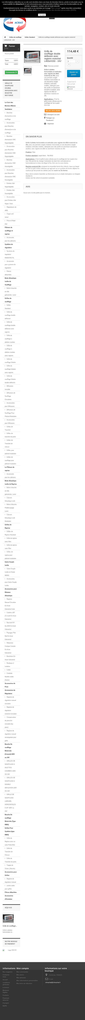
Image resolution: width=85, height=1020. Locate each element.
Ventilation (8, 109)
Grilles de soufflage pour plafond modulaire (10, 460)
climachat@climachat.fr (52, 982)
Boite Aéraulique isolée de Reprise (11, 482)
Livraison (6, 987)
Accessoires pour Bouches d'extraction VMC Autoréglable (10, 175)
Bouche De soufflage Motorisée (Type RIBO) (10, 819)
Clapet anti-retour (9, 215)
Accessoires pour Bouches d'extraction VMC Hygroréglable (10, 151)
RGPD (5, 1006)
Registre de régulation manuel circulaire (10, 700)
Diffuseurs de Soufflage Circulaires (10, 396)
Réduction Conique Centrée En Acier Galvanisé (10, 648)
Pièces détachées (8, 272)
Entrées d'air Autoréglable (10, 191)
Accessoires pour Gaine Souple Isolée (11, 582)
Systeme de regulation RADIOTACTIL (9, 254)
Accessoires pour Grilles (11, 873)
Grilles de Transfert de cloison (9, 443)
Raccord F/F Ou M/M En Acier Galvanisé (10, 626)
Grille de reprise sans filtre (11, 546)
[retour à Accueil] (5, 37)
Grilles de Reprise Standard (10, 533)
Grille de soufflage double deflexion (10, 315)
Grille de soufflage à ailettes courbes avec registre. (10, 350)
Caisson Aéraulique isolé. (10, 499)
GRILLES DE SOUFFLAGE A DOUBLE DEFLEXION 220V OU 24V (11, 784)
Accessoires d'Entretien (9, 897)
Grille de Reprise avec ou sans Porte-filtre (10, 841)
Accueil (5, 980)
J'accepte (42, 15)
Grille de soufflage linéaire (10, 360)
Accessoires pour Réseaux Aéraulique (11, 592)
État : (46, 66)
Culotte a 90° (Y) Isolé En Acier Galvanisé (10, 616)
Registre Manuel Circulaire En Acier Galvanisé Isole (10, 604)
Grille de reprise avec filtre (11, 539)
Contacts (6, 995)
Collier (8, 670)
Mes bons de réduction (24, 983)
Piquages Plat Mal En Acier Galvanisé (10, 636)
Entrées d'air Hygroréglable (10, 185)
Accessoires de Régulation (10, 691)
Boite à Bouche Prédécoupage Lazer (10, 508)
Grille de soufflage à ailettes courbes (10, 339)
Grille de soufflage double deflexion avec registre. (10, 327)
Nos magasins (7, 972)
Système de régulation (9, 245)
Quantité (70, 58)
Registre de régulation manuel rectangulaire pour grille (10, 736)
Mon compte (56, 8)
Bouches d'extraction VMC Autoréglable (10, 163)
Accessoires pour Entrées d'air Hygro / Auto (10, 200)
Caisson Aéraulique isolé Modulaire (10, 518)
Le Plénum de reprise (9, 468)
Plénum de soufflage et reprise (9, 231)
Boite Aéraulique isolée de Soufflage (10, 281)
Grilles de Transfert (9, 428)
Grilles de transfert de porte (10, 435)
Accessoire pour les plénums (10, 239)
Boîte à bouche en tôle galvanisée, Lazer (10, 291)
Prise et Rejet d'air (10, 222)
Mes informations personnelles (27, 980)
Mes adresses (21, 978)
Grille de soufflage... (10, 926)
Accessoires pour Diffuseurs (10, 404)
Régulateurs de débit (10, 208)
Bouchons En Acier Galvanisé (10, 657)
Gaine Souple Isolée (9, 563)
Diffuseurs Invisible (9, 387)
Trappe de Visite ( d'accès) (10, 866)
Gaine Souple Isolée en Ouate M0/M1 (10, 572)
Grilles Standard (8, 306)
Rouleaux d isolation (9, 664)
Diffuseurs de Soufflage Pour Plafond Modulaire (10, 413)
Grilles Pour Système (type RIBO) (9, 831)
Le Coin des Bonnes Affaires (10, 104)
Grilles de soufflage (8, 299)
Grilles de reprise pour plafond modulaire (10, 555)
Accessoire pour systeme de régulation (10, 264)
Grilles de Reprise (8, 526)
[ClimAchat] (15, 22)
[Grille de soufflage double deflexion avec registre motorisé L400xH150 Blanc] (28, 71)
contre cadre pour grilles (10, 887)
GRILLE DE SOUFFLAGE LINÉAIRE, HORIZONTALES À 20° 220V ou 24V (10, 803)
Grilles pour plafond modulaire (10, 451)
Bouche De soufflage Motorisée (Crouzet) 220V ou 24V (10, 750)
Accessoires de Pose (10, 685)
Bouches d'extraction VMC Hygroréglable (10, 139)
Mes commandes (22, 972)
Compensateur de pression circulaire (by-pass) (10, 722)
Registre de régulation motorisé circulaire (10, 710)
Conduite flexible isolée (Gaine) (9, 676)
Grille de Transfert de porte (10, 860)
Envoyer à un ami (53, 114)
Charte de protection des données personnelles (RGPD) (56, 10)
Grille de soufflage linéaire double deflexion (10, 379)
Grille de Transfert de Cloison (9, 851)
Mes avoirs (20, 975)
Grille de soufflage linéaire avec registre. (10, 369)
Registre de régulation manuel (10, 880)
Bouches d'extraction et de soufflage (10, 116)
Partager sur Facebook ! (50, 119)
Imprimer (50, 124)
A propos (6, 1003)
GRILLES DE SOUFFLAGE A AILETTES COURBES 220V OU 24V (10, 767)
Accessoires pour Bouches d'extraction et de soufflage (10, 128)
